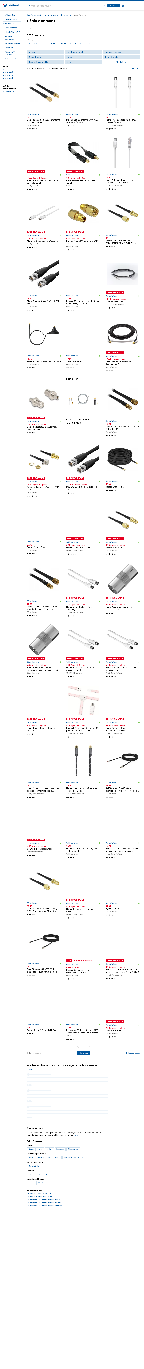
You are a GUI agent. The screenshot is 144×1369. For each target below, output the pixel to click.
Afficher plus (83, 1053)
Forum (29, 1069)
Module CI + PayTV (12, 32)
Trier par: (30, 68)
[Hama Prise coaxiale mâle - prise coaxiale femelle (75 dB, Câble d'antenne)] (83, 650)
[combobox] (39, 68)
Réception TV (8, 24)
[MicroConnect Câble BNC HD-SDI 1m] (83, 469)
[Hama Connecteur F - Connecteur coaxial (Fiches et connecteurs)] (83, 891)
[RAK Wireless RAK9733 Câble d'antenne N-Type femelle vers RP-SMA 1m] (44, 952)
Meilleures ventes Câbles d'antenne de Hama (44, 1202)
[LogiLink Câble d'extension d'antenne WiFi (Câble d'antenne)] (122, 344)
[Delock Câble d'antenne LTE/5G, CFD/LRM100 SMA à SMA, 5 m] (44, 891)
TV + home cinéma (10, 19)
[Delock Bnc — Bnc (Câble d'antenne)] (122, 1012)
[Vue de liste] (137, 68)
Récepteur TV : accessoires (10, 53)
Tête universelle (11, 59)
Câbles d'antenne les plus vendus (39, 1193)
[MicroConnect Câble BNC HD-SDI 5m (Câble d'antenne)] (44, 283)
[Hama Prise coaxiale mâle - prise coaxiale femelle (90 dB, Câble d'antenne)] (122, 102)
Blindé (91, 44)
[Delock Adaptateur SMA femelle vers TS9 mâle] (44, 408)
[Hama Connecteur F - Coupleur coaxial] (44, 710)
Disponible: (51, 68)
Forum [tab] (38, 29)
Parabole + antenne (12, 43)
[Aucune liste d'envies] (133, 5)
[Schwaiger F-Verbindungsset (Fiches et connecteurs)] (44, 831)
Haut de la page (134, 1053)
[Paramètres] (104, 5)
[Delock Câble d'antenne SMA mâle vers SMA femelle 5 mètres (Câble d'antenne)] (44, 589)
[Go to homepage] (11, 5)
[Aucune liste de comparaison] (128, 5)
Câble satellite (50, 44)
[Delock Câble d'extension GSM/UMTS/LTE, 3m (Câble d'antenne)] (83, 952)
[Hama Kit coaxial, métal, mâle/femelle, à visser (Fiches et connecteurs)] (122, 710)
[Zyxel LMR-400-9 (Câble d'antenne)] (83, 344)
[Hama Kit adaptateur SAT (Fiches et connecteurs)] (83, 529)
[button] (60, 114)
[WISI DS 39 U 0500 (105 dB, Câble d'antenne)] (122, 283)
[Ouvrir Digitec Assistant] (123, 5)
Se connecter (114, 6)
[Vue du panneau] (133, 68)
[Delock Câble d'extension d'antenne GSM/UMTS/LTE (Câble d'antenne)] (44, 102)
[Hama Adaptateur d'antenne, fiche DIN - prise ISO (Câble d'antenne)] (83, 831)
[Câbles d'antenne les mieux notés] (83, 401)
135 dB (63, 44)
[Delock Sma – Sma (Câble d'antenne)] (44, 529)
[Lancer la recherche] (29, 6)
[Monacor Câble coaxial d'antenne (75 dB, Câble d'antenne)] (44, 223)
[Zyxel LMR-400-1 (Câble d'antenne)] (122, 891)
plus (76, 1135)
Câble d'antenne (11, 28)
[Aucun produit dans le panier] (138, 5)
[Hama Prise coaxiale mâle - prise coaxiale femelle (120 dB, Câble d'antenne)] (83, 771)
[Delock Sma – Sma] (122, 469)
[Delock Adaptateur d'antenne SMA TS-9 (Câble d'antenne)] (44, 469)
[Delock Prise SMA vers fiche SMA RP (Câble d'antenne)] (83, 223)
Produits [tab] (30, 29)
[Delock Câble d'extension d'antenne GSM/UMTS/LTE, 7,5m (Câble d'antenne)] (83, 283)
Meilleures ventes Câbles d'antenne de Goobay (44, 1205)
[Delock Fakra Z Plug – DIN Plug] (44, 1012)
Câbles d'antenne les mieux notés (39, 1196)
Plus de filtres (121, 62)
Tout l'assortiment (10, 15)
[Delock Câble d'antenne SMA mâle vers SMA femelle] (83, 102)
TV (4, 95)
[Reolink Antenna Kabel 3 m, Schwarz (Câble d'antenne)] (44, 344)
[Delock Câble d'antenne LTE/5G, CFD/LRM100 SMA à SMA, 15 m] (122, 223)
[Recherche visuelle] (95, 6)
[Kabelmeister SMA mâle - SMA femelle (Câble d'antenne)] (83, 163)
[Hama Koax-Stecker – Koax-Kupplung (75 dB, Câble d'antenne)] (83, 589)
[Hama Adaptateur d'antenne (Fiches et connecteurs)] (122, 589)
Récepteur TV (10, 48)
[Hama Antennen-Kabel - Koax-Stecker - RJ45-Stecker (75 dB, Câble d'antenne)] (122, 163)
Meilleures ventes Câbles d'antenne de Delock (44, 1199)
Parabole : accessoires (9, 37)
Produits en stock (77, 44)
